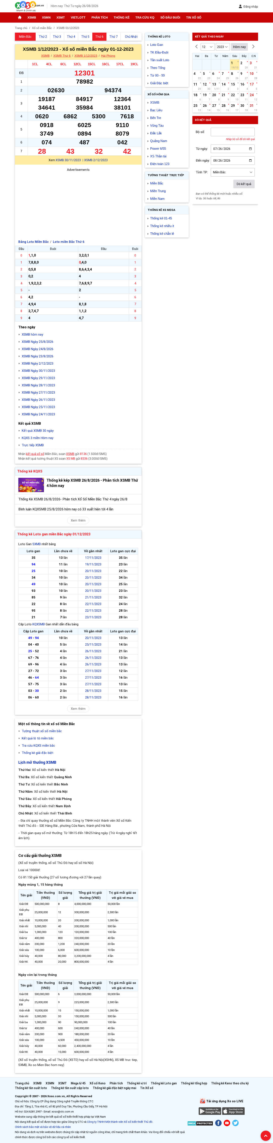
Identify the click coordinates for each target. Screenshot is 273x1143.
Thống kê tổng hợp (194, 1083)
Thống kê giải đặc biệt (37, 753)
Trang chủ (22, 1083)
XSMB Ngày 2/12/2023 (37, 363)
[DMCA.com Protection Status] (200, 1124)
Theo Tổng (157, 68)
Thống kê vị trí (137, 1083)
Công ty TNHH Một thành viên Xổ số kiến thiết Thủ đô (119, 1121)
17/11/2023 (93, 558)
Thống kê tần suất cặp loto (70, 1088)
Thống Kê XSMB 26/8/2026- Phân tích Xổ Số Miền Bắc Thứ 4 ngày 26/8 (72, 499)
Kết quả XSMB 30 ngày (38, 431)
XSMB (32, 17)
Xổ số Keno (98, 1083)
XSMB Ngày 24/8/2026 (37, 349)
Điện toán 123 (159, 164)
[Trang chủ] (20, 17)
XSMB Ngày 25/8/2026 (37, 342)
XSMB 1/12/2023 (85, 55)
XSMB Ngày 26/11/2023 (38, 400)
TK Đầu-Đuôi (159, 52)
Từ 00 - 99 (157, 75)
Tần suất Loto (159, 60)
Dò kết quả (244, 184)
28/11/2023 (93, 691)
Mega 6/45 (78, 1083)
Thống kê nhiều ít (162, 226)
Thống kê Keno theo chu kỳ (230, 1083)
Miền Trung (158, 191)
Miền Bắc (156, 183)
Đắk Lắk (156, 133)
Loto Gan (156, 44)
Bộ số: (200, 132)
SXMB (36, 544)
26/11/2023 (93, 651)
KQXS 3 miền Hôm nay (37, 438)
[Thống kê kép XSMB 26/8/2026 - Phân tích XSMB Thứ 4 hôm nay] (31, 485)
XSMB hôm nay (32, 334)
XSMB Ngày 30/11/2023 (38, 371)
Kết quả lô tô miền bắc (38, 738)
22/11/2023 (93, 604)
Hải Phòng (108, 55)
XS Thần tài (158, 156)
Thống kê (121, 17)
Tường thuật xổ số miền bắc (42, 731)
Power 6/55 (158, 148)
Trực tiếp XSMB (33, 445)
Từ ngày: (202, 149)
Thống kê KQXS (29, 471)
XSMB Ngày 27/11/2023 (38, 392)
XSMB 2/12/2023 (96, 160)
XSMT (61, 17)
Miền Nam (157, 198)
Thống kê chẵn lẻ (162, 233)
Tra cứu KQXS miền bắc (38, 746)
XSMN (46, 17)
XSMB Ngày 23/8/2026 (37, 356)
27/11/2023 (93, 671)
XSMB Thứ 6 (62, 55)
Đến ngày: (203, 160)
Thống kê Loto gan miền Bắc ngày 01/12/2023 (53, 534)
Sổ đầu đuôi (170, 17)
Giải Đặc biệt (159, 83)
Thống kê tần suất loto (31, 1088)
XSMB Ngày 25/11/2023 (38, 407)
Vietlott (78, 17)
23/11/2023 (93, 617)
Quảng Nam (158, 141)
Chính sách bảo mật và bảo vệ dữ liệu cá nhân (43, 1127)
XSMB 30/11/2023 (68, 160)
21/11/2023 (93, 597)
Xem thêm (78, 520)
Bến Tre (155, 118)
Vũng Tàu (157, 125)
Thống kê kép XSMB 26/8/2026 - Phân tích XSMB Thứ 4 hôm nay (92, 483)
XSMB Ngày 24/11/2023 (38, 414)
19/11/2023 (93, 564)
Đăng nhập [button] (250, 6)
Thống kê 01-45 (161, 218)
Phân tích (99, 17)
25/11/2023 (93, 644)
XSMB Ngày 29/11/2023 (38, 378)
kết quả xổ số (35, 454)
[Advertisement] (78, 202)
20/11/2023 (93, 571)
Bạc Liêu (156, 110)
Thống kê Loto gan (164, 1083)
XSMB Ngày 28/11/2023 (38, 385)
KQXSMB (38, 624)
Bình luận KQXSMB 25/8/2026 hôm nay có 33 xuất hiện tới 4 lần (65, 509)
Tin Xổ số (193, 17)
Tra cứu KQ (144, 17)
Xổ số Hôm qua (158, 94)
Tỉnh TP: (202, 172)
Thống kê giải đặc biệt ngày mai (114, 1088)
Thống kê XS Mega (161, 210)
